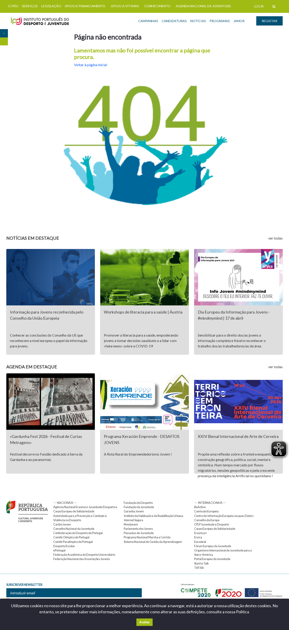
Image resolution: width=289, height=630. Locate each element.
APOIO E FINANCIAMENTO (85, 6)
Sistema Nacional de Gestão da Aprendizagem (153, 542)
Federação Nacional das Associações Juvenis (81, 559)
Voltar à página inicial (90, 65)
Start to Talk (201, 563)
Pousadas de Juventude (139, 533)
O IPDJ (13, 6)
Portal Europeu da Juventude (212, 559)
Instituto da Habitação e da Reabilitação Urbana (153, 516)
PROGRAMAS (220, 21)
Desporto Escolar (64, 546)
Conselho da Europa (206, 520)
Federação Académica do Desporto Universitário (84, 554)
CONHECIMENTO (157, 6)
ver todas (275, 238)
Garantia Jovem (134, 511)
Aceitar (144, 622)
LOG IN (258, 6)
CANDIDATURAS (174, 21)
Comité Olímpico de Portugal (71, 537)
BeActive (200, 507)
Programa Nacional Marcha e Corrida (147, 537)
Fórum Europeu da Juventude (212, 546)
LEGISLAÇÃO (51, 6)
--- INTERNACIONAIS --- (210, 502)
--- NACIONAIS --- (65, 502)
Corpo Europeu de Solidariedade (214, 528)
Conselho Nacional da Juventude (73, 528)
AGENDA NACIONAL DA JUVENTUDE (203, 6)
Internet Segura (133, 520)
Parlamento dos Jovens (138, 528)
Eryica (198, 537)
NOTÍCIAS (198, 21)
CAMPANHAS (148, 21)
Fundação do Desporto (138, 502)
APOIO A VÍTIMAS (125, 6)
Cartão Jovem (62, 524)
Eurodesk (200, 542)
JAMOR (239, 21)
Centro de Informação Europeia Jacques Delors (224, 516)
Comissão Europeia (206, 511)
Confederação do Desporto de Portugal (78, 533)
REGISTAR (269, 21)
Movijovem (131, 524)
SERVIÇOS (30, 6)
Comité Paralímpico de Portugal (73, 542)
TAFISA (199, 568)
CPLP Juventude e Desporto (211, 524)
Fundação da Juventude (139, 507)
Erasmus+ (200, 533)
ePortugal (59, 550)
